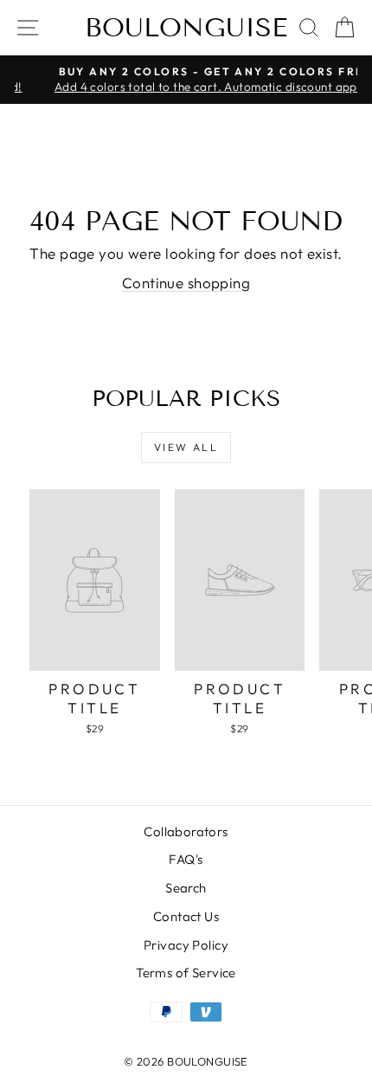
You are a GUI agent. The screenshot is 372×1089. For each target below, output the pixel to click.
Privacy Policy (186, 945)
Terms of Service (186, 972)
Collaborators (186, 831)
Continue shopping (186, 283)
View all (186, 447)
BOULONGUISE (186, 27)
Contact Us (186, 916)
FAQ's (185, 859)
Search (186, 888)
